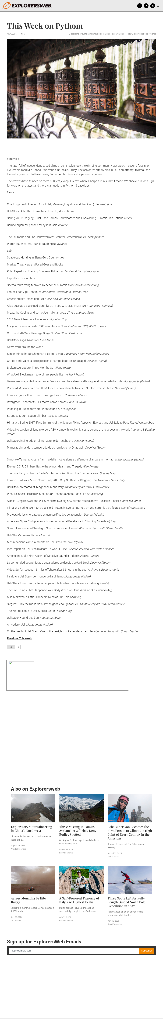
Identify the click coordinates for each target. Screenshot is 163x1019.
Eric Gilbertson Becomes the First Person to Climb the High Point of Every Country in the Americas (130, 832)
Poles (145, 34)
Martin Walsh (113, 857)
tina (23, 34)
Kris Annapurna (66, 853)
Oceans (122, 34)
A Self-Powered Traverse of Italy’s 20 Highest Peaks (79, 900)
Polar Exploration (134, 34)
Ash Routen (16, 920)
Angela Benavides (18, 849)
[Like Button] (11, 647)
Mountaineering (97, 34)
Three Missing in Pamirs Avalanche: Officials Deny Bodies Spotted (77, 830)
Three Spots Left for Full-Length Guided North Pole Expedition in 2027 (126, 902)
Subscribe (146, 950)
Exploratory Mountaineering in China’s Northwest (31, 828)
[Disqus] (81, 737)
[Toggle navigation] (158, 5)
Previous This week (19, 638)
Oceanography (111, 34)
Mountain (84, 34)
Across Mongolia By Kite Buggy (28, 900)
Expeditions (74, 34)
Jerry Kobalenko (115, 924)
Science (152, 34)
